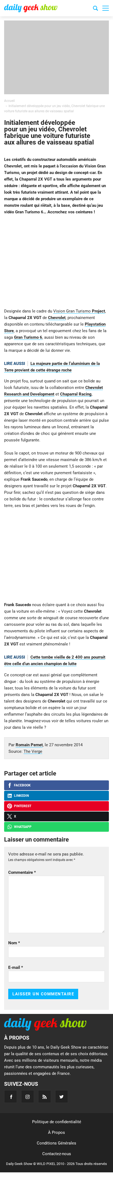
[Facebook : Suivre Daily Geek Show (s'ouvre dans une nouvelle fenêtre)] (10, 1096)
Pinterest (22, 806)
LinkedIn (21, 796)
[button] (105, 8)
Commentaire (22, 872)
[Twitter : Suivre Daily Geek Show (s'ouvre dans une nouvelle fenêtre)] (61, 1096)
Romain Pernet (29, 744)
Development (42, 394)
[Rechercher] (95, 9)
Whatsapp (23, 827)
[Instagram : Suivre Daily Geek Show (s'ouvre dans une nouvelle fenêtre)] (27, 1096)
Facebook (22, 785)
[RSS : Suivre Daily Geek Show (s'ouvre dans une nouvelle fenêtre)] (44, 1096)
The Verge (33, 751)
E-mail (15, 967)
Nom (14, 942)
